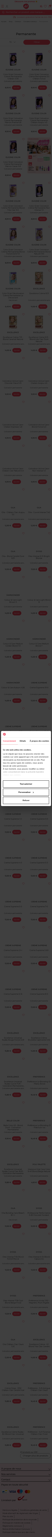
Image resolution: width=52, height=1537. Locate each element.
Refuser (26, 800)
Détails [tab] (23, 741)
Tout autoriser (26, 784)
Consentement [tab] (9, 741)
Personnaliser (24, 792)
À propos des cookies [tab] (39, 741)
